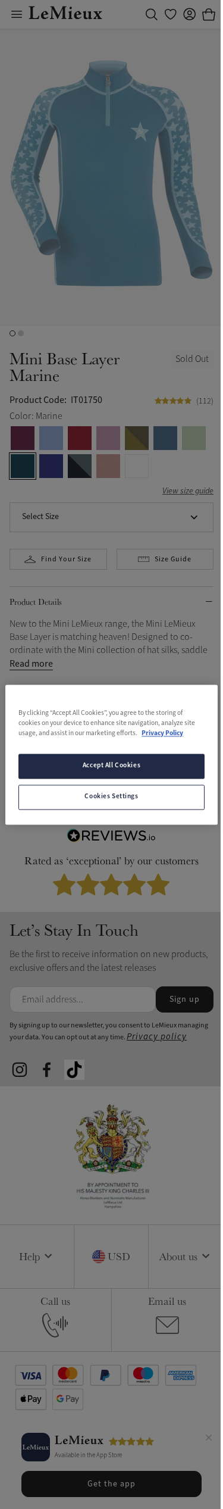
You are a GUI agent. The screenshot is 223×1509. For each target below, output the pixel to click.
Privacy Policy (162, 733)
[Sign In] (190, 14)
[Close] (208, 1439)
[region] (111, 754)
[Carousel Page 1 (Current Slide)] (12, 333)
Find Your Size (66, 559)
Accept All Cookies (111, 765)
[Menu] (17, 14)
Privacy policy (157, 1036)
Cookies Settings (111, 796)
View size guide (187, 491)
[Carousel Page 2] (21, 333)
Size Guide (173, 559)
